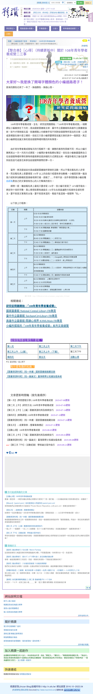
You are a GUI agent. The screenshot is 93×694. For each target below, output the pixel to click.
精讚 (39, 2)
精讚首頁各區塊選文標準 (13, 604)
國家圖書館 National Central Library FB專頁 (31, 310)
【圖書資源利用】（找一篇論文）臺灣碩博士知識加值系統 (34, 376)
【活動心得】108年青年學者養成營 (18, 496)
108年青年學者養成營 (47, 41)
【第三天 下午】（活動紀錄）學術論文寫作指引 (23, 532)
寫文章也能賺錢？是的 (12, 626)
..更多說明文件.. (83, 615)
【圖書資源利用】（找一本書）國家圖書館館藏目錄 (24, 516)
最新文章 (27, 12)
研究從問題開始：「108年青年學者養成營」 (31, 306)
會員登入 (45, 2)
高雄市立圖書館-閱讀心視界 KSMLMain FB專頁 (34, 320)
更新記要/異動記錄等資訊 (13, 633)
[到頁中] (89, 588)
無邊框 (84, 45)
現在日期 (27, 8)
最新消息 (27, 16)
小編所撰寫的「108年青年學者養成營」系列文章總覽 (37, 325)
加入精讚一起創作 (24, 660)
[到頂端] (87, 588)
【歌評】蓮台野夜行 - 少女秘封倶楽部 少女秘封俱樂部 (25, 563)
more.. (88, 3)
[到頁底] (89, 40)
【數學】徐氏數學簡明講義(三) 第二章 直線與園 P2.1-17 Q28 (28, 579)
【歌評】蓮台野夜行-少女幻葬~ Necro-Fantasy (23, 549)
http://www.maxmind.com (45, 689)
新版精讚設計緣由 (10, 637)
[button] (10, 28)
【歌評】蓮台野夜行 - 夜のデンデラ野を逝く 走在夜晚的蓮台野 (29, 556)
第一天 (10, 346)
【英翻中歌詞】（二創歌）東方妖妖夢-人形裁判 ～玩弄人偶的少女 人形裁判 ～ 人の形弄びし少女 (42, 570)
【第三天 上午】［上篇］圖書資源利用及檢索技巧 (23, 526)
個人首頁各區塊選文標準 (13, 612)
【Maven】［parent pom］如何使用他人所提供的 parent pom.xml (30, 503)
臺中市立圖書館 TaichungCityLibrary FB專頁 (31, 315)
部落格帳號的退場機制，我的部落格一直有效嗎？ (22, 641)
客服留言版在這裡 (10, 630)
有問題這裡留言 (25, 674)
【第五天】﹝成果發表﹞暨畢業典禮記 (19, 510)
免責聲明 (16, 689)
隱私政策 (24, 689)
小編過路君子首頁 (20, 41)
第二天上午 (44, 346)
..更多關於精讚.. (83, 644)
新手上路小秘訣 (10, 601)
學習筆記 (33, 41)
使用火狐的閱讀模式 (11, 608)
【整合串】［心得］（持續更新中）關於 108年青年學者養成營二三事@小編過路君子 (72, 64)
